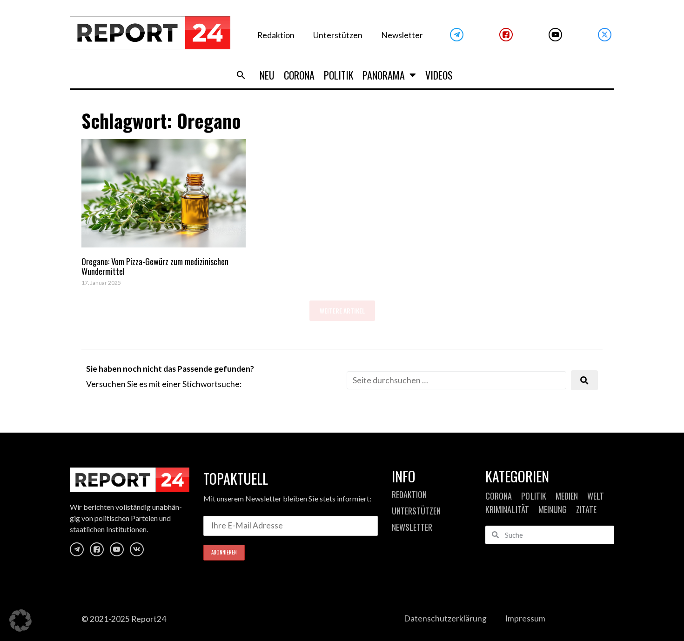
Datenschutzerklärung (445, 618)
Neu (267, 74)
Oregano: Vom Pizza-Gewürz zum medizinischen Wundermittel (154, 266)
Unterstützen (337, 35)
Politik (338, 74)
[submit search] (584, 380)
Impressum (525, 618)
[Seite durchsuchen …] (456, 380)
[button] (241, 75)
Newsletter (402, 35)
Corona (299, 74)
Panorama (383, 74)
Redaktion (276, 35)
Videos (439, 74)
